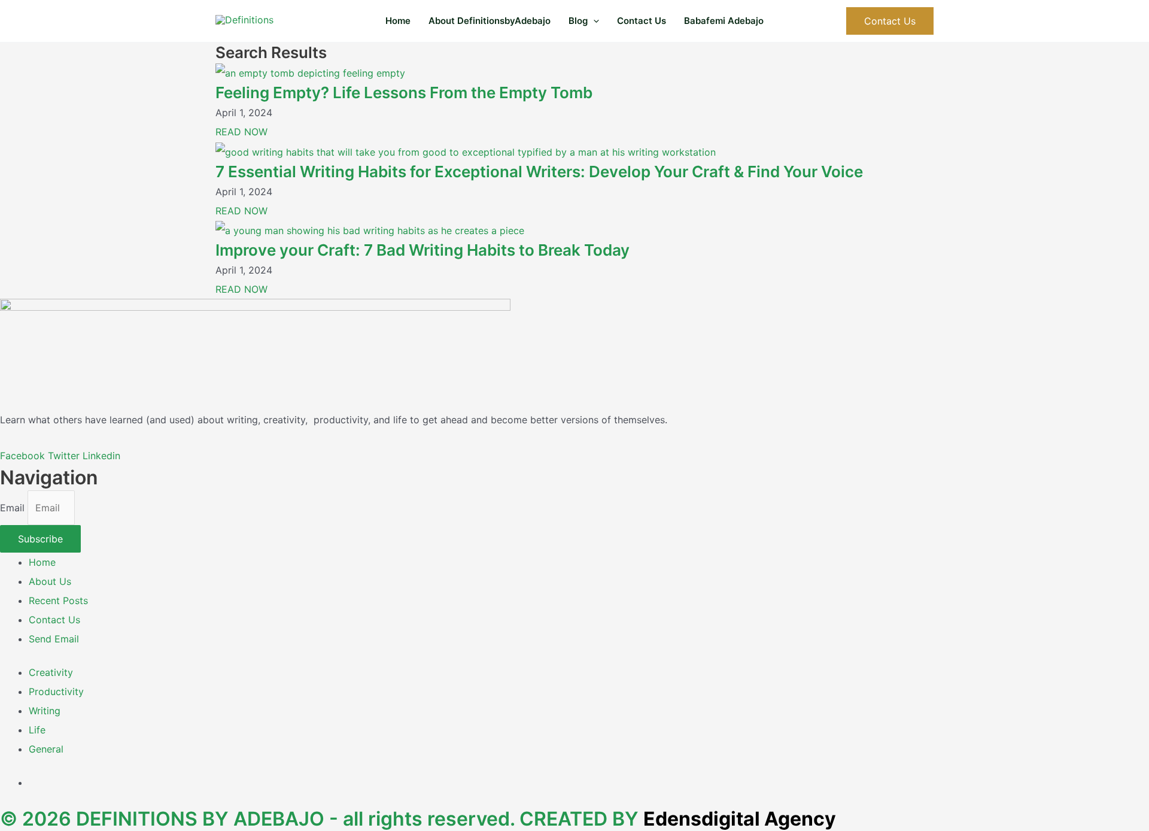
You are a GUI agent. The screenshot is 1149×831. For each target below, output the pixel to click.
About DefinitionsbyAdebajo (489, 20)
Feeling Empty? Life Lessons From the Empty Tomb (403, 92)
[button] (593, 21)
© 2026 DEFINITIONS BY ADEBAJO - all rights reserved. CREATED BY (418, 818)
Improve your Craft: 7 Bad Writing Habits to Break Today (422, 250)
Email (14, 508)
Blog (578, 20)
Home (398, 20)
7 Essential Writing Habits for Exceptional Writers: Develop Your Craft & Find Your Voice (539, 171)
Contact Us (641, 20)
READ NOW (241, 132)
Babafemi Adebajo (724, 20)
